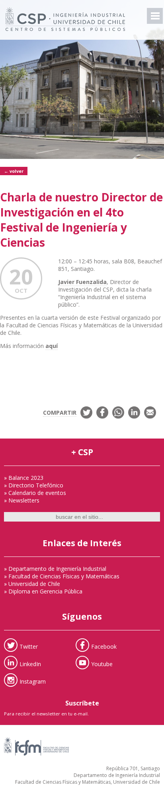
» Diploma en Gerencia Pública (43, 591)
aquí (51, 346)
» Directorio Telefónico (33, 485)
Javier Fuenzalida (82, 282)
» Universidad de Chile (32, 583)
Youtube (102, 663)
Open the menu (155, 16)
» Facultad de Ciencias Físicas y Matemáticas (61, 576)
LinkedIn (30, 663)
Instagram (33, 681)
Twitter (29, 646)
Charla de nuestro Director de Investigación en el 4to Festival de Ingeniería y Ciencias (81, 219)
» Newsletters (21, 500)
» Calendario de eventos (35, 493)
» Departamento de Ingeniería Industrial (55, 568)
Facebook (104, 646)
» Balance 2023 (23, 477)
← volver (13, 171)
